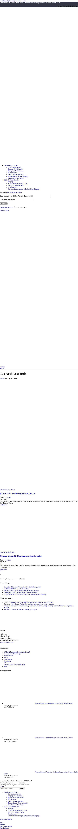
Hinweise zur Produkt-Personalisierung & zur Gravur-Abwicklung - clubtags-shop (30, 606)
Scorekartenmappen (14, 167)
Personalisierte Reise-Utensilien (18, 176)
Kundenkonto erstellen (14, 192)
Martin (9, 497)
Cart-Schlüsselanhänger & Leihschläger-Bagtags (23, 189)
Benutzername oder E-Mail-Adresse (16, 196)
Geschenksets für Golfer (16, 178)
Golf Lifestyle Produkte (15, 174)
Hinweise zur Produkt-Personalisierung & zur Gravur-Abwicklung (32, 602)
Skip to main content (18, 1)
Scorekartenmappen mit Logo (17, 183)
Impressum (7, 661)
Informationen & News (7, 490)
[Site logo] (14, 162)
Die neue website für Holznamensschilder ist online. (21, 556)
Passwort (7, 200)
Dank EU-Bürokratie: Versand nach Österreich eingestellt (22, 587)
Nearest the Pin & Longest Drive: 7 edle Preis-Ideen (20, 592)
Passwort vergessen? (6, 207)
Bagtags (10, 182)
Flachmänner (12, 173)
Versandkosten (8, 655)
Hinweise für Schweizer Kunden (14, 665)
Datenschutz (8, 659)
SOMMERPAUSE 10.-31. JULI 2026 (16, 589)
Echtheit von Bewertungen (12, 654)
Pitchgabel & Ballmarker (16, 171)
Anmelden (4, 203)
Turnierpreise (12, 187)
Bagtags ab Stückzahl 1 (15, 169)
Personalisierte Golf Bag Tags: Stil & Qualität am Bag (21, 590)
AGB (6, 657)
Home (2, 378)
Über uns (7, 663)
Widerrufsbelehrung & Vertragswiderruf (17, 652)
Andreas (6, 609)
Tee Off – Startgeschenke (16, 185)
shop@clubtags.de (6, 642)
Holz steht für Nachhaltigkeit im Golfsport (17, 494)
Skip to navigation (6, 1)
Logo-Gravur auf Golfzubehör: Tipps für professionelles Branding (25, 594)
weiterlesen (3, 505)
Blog (5, 666)
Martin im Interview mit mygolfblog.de (24, 609)
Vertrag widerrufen (6, 819)
